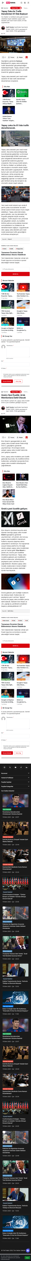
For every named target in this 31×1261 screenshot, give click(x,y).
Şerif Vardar (10, 27)
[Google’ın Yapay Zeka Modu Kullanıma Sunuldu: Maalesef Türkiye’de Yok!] (23, 308)
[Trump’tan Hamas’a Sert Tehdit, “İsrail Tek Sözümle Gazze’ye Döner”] (15, 948)
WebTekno (10, 611)
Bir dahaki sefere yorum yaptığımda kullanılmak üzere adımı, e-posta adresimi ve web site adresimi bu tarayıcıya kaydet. (16, 375)
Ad (2, 361)
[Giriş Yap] (28, 2)
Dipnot (10, 239)
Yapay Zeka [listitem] (19, 248)
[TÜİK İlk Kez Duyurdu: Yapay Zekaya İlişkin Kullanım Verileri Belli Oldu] (9, 97)
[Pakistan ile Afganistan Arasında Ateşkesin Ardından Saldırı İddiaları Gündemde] (15, 920)
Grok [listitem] (13, 620)
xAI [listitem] (26, 620)
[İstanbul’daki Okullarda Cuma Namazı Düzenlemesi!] (15, 862)
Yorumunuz (10, 345)
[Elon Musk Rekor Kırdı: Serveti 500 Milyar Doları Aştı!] (9, 497)
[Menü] (3, 2)
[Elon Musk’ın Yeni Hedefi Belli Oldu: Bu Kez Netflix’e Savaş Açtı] (22, 481)
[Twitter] (10, 767)
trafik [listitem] (11, 248)
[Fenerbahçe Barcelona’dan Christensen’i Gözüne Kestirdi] (15, 806)
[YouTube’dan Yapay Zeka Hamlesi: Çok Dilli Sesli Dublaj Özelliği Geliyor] (23, 291)
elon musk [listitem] (5, 620)
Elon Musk (20, 550)
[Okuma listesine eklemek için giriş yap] (26, 57)
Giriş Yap (18, 381)
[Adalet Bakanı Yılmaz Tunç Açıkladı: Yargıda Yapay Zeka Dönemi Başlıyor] (9, 114)
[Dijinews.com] (11, 2)
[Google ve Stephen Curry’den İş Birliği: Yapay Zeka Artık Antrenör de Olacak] (7, 325)
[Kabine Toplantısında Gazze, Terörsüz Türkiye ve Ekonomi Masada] (15, 976)
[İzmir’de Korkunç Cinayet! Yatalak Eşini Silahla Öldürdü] (15, 834)
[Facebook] (21, 767)
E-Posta (4, 368)
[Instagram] (4, 767)
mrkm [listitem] (4, 248)
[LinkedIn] (26, 767)
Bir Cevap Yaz (7, 336)
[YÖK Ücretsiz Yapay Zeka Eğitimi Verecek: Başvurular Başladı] (7, 308)
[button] (25, 2)
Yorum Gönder (7, 381)
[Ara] (21, 2)
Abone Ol (15, 274)
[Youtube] (15, 767)
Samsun (19, 61)
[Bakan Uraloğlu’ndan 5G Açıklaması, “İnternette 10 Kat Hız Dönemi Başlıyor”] (15, 1003)
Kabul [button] (27, 1257)
